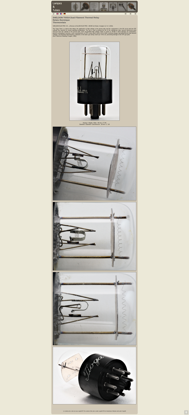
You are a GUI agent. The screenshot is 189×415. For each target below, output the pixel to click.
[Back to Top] (186, 412)
